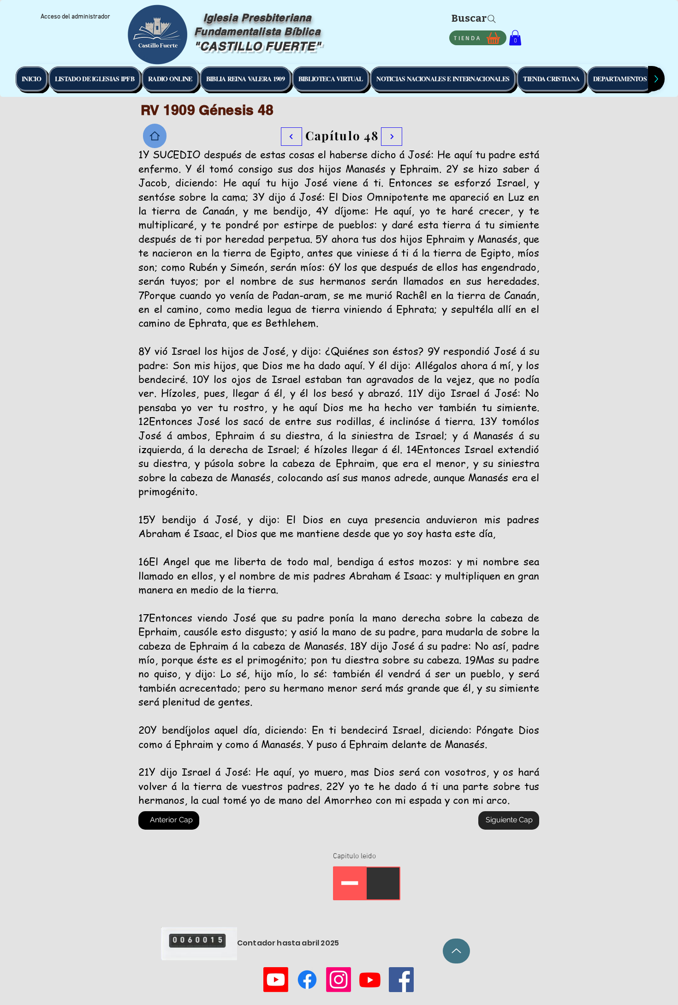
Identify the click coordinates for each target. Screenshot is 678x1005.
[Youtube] (275, 979)
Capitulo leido (354, 856)
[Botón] (391, 136)
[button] (515, 37)
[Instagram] (338, 979)
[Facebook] (307, 979)
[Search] (492, 19)
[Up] (456, 951)
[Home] (155, 136)
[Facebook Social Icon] (401, 979)
